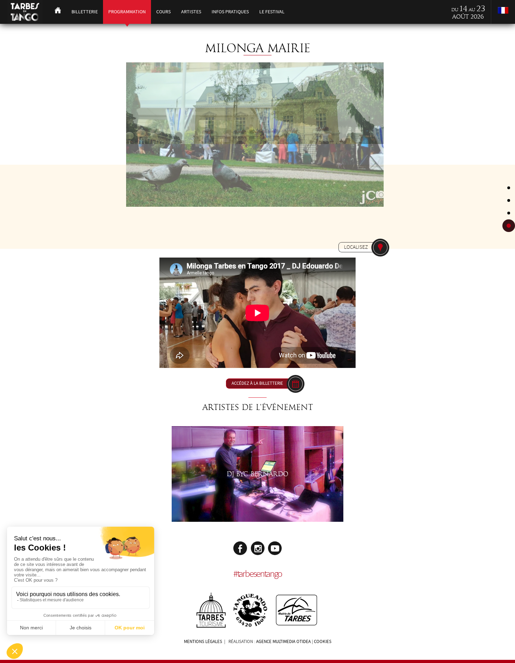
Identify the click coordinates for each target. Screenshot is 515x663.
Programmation (127, 11)
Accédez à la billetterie (257, 383)
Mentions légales (203, 641)
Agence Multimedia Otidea (283, 641)
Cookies (322, 641)
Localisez (356, 247)
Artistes (191, 11)
